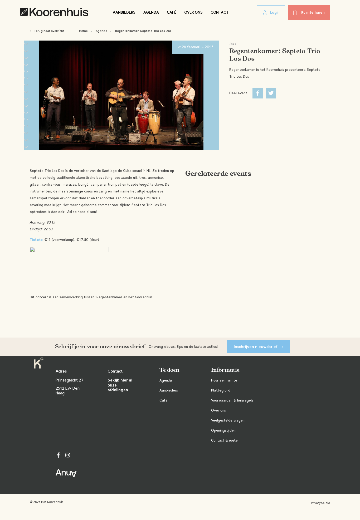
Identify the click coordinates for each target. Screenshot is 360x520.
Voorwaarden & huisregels (232, 400)
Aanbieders (124, 12)
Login (275, 12)
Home (83, 31)
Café (171, 12)
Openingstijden (223, 430)
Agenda (151, 12)
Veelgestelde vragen (228, 420)
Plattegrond (220, 390)
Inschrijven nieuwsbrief (256, 346)
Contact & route (224, 440)
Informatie (225, 370)
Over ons (193, 12)
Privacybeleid (320, 502)
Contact (219, 12)
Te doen (169, 370)
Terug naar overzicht (47, 31)
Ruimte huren (313, 12)
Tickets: (36, 239)
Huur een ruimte (224, 380)
